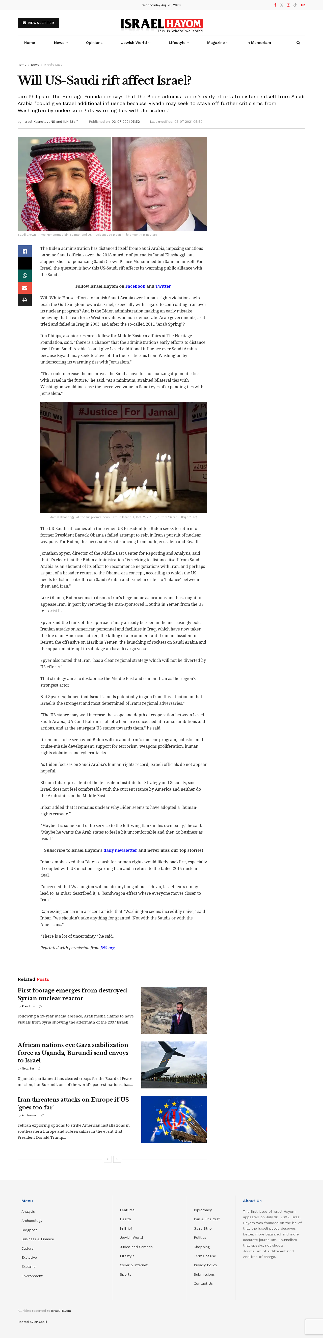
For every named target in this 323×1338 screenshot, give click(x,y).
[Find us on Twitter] (281, 5)
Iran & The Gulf (207, 1219)
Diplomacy (203, 1210)
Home (29, 42)
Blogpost (29, 1230)
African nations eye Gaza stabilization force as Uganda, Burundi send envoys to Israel (73, 1053)
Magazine (216, 42)
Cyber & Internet (134, 1265)
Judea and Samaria (136, 1247)
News (59, 42)
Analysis (28, 1211)
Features (127, 1210)
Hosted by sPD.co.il (32, 1322)
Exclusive (29, 1257)
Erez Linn (28, 1006)
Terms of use (205, 1256)
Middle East (53, 64)
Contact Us (203, 1283)
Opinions (94, 42)
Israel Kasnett (35, 122)
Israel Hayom (61, 1310)
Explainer (29, 1266)
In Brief (126, 1228)
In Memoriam (259, 42)
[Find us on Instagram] (288, 5)
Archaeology (31, 1221)
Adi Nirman (30, 1115)
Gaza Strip (203, 1228)
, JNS (51, 122)
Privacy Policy (205, 1265)
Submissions (204, 1274)
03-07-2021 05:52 (126, 122)
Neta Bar (28, 1068)
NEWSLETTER (40, 23)
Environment (32, 1276)
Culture (27, 1248)
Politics (200, 1237)
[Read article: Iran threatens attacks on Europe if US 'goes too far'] (174, 1119)
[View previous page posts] (108, 1159)
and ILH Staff (67, 122)
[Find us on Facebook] (275, 5)
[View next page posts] (117, 1159)
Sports (125, 1274)
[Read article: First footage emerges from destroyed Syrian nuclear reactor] (174, 1010)
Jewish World (131, 1237)
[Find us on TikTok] (295, 5)
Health (125, 1219)
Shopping (202, 1247)
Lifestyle (127, 1256)
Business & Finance (37, 1239)
